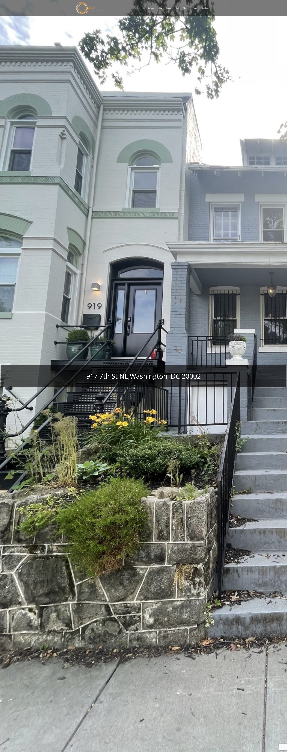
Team (195, 8)
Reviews (151, 8)
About (185, 8)
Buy (160, 8)
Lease (168, 8)
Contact (205, 8)
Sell (177, 8)
